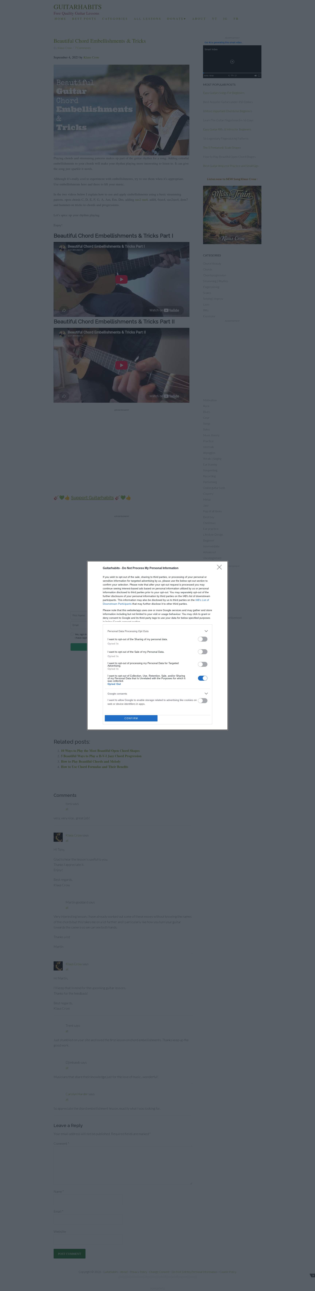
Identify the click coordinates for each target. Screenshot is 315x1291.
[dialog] (157, 645)
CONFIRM (131, 718)
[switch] (202, 639)
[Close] (220, 568)
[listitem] (157, 631)
